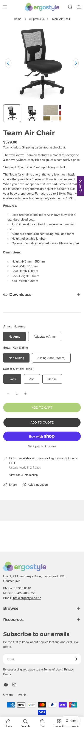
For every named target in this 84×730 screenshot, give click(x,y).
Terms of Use (52, 669)
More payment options (42, 446)
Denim (52, 379)
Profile (22, 694)
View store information (23, 475)
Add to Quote (42, 422)
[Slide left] (8, 63)
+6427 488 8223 (25, 593)
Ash (31, 379)
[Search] (70, 7)
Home (17, 19)
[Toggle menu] (5, 7)
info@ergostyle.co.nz (26, 597)
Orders (8, 694)
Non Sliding (16, 357)
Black (12, 379)
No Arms (14, 336)
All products (36, 19)
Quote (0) (80, 186)
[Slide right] (76, 63)
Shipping (28, 147)
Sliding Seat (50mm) (51, 357)
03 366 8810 (22, 588)
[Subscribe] (76, 659)
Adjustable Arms (45, 336)
